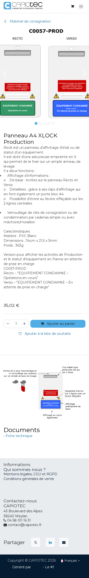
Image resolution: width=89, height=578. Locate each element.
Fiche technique (19, 436)
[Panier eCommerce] (72, 6)
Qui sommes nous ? (25, 469)
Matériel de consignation (30, 21)
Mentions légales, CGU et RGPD (31, 474)
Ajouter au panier (60, 324)
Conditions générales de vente (29, 479)
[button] (4, 73)
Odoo (37, 567)
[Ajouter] (24, 324)
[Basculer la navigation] (81, 6)
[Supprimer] (7, 324)
